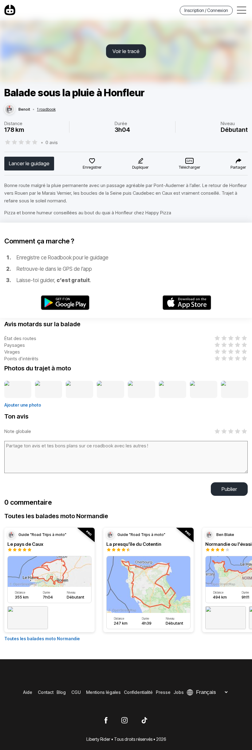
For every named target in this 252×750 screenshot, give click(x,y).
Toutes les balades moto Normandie (42, 638)
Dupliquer (140, 167)
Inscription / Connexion (206, 10)
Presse (163, 692)
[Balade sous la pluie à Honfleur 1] (17, 390)
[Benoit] (9, 109)
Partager (238, 167)
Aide (27, 692)
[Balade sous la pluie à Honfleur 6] (172, 390)
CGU (76, 692)
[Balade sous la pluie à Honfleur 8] (234, 390)
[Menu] (241, 10)
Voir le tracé (126, 51)
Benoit (24, 109)
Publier (229, 489)
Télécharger (189, 167)
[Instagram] (124, 720)
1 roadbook (46, 109)
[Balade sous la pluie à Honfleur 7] (203, 390)
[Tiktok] (144, 720)
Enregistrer (92, 167)
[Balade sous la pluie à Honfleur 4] (110, 390)
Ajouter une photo (22, 405)
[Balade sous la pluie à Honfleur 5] (141, 390)
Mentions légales (103, 692)
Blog (61, 692)
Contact (45, 692)
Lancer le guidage (29, 163)
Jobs (179, 692)
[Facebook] (106, 720)
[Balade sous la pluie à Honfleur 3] (79, 390)
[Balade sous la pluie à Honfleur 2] (48, 390)
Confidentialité (138, 692)
